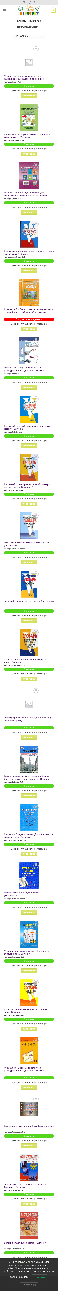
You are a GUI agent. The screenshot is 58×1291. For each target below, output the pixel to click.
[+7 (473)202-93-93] (36, 2)
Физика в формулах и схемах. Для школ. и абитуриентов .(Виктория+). (26, 952)
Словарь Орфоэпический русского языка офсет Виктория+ (25, 1010)
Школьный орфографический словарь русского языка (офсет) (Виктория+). (29, 252)
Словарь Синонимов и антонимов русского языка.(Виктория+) (26, 660)
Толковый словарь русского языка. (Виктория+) (29, 601)
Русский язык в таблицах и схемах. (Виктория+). (22, 894)
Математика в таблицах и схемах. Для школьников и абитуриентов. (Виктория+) (26, 194)
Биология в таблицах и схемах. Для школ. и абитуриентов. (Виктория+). (27, 135)
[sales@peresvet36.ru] (24, 2)
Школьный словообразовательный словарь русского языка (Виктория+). (27, 485)
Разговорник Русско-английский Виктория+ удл (29, 1126)
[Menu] (4, 10)
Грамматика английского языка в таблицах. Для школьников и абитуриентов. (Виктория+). (28, 777)
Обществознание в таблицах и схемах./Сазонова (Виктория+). (25, 1186)
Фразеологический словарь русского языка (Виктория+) (26, 544)
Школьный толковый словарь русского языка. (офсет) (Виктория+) (28, 427)
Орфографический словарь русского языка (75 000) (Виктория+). (29, 719)
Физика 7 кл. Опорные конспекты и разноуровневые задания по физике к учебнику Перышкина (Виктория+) (24, 79)
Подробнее (29, 96)
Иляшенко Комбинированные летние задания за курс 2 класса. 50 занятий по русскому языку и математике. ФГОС (28, 312)
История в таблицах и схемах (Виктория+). (26, 1243)
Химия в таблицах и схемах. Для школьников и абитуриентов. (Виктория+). (28, 835)
